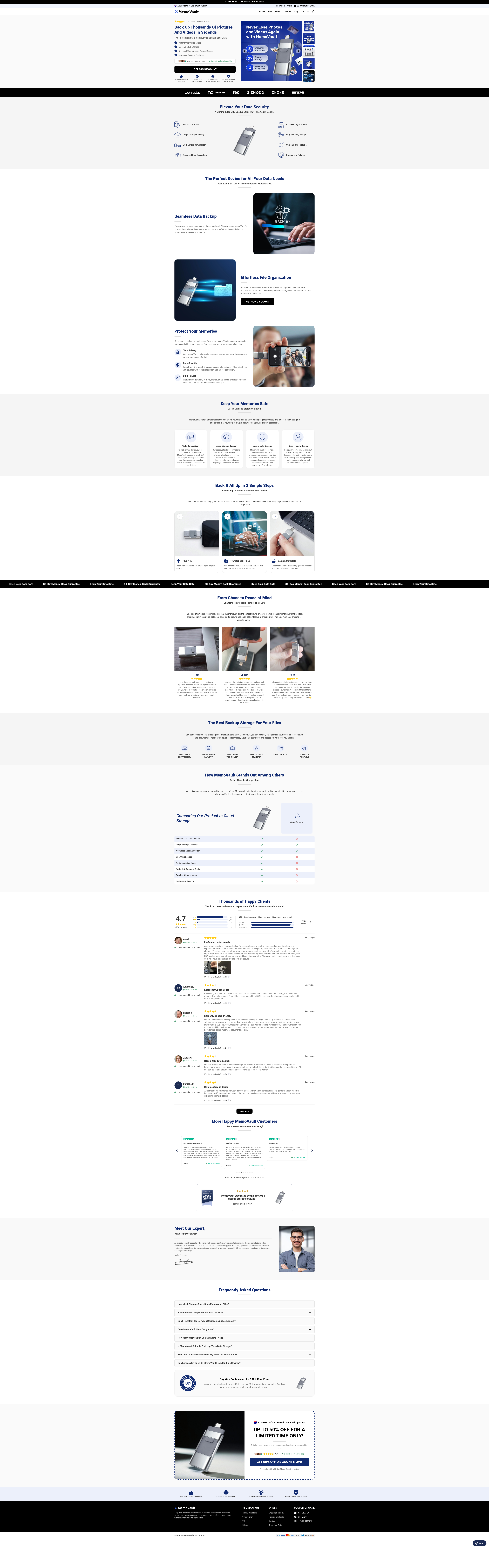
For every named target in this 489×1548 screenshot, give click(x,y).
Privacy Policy (247, 1517)
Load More (244, 1111)
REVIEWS (287, 12)
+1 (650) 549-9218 (305, 1521)
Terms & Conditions (249, 1513)
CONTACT (305, 12)
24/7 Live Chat (303, 1517)
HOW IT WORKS (274, 12)
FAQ (296, 12)
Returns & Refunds (276, 1517)
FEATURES (261, 12)
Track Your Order (275, 1525)
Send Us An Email (304, 1513)
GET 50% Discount (205, 69)
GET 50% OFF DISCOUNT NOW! (279, 1462)
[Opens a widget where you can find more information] (479, 1543)
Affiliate (245, 1525)
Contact (272, 1521)
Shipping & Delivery (276, 1513)
